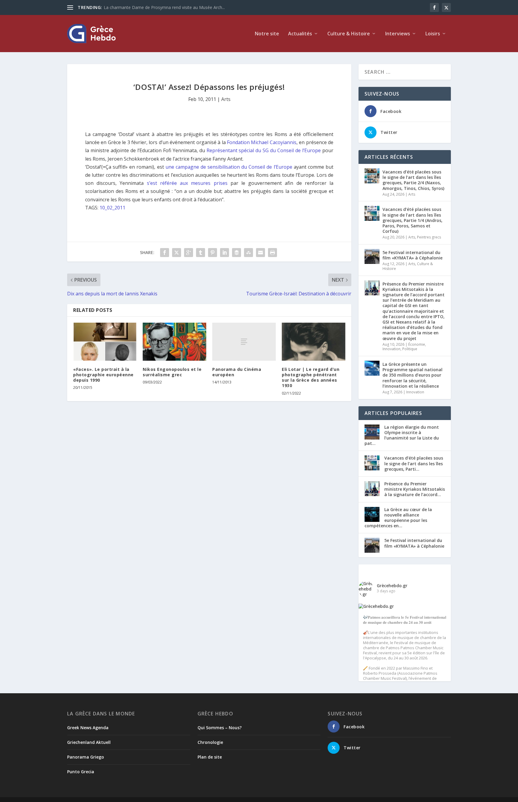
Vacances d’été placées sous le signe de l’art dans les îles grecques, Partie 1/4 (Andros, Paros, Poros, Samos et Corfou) (412, 220)
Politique (409, 348)
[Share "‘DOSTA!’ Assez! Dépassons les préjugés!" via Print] (272, 253)
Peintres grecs (429, 237)
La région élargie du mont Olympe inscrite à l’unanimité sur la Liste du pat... (402, 435)
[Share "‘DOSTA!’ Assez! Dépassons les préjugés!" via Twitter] (177, 253)
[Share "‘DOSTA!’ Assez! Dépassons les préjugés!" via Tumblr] (201, 253)
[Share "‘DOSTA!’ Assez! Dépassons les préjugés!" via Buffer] (237, 253)
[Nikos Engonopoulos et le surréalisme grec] (174, 342)
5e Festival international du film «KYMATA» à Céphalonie (412, 255)
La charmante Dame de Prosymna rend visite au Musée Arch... (164, 7)
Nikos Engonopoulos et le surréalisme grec (172, 371)
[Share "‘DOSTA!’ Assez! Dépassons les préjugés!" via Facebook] (165, 253)
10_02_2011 (112, 207)
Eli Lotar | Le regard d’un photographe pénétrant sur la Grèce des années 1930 (310, 377)
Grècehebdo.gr (392, 585)
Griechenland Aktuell (89, 742)
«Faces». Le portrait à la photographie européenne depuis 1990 (103, 374)
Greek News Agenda (88, 727)
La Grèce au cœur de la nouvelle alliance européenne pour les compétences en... (398, 518)
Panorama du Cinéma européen (236, 371)
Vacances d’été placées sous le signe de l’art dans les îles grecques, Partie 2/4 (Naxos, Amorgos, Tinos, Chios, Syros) (413, 180)
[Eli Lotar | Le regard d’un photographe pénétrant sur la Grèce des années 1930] (313, 342)
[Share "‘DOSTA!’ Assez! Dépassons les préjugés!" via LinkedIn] (225, 253)
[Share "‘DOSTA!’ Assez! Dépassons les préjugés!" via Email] (260, 253)
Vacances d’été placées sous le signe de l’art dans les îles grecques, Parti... (413, 463)
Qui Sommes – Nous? (220, 727)
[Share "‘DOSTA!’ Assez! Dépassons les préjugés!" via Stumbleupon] (249, 253)
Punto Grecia (80, 771)
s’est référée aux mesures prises (187, 183)
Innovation (391, 348)
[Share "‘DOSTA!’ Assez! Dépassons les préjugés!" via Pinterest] (213, 253)
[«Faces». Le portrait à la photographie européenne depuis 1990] (105, 342)
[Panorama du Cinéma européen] (244, 342)
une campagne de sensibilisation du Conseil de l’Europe (228, 167)
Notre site (267, 34)
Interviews (397, 34)
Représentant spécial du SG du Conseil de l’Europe (264, 150)
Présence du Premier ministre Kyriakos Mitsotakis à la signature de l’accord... (414, 489)
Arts (226, 99)
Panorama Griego (85, 757)
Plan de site (210, 757)
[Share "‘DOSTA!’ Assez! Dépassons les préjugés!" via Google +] (189, 253)
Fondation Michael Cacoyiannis (261, 142)
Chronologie (210, 742)
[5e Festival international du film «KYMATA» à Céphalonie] (372, 256)
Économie (416, 344)
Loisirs (432, 34)
